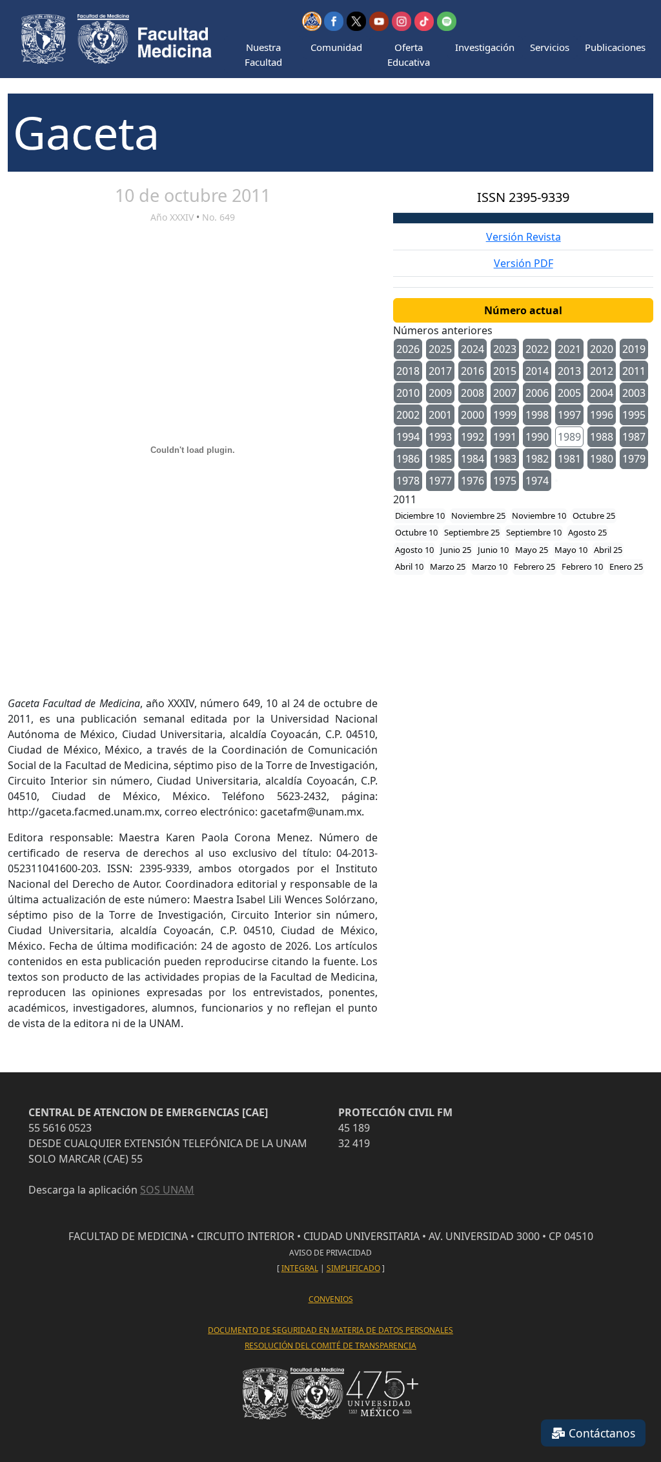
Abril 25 (608, 550)
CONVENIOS (331, 1299)
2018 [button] (408, 371)
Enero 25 (626, 566)
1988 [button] (601, 437)
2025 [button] (440, 349)
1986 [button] (408, 459)
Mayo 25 (531, 550)
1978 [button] (408, 481)
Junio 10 (493, 550)
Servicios (549, 47)
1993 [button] (440, 437)
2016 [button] (472, 371)
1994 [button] (408, 437)
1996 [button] (601, 415)
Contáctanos (600, 1433)
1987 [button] (634, 437)
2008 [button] (472, 393)
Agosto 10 (414, 550)
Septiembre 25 (472, 532)
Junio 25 (455, 550)
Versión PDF (523, 263)
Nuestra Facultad (263, 54)
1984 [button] (472, 459)
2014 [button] (537, 371)
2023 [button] (504, 349)
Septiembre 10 (534, 532)
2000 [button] (472, 415)
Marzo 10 (489, 566)
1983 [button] (504, 459)
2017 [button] (440, 371)
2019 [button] (634, 349)
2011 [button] (634, 371)
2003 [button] (634, 393)
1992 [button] (472, 437)
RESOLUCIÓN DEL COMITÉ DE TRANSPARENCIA (330, 1345)
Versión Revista (523, 237)
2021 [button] (569, 349)
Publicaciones (615, 47)
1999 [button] (504, 415)
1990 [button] (537, 437)
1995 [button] (634, 415)
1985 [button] (440, 459)
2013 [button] (569, 371)
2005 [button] (569, 393)
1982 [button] (537, 459)
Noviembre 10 (539, 515)
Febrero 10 (582, 566)
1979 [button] (634, 459)
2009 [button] (440, 393)
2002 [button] (408, 415)
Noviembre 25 (478, 515)
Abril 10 (409, 566)
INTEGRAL (299, 1268)
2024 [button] (472, 349)
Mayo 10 (570, 550)
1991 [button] (504, 437)
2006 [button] (537, 393)
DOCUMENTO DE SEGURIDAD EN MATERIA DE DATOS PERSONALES (330, 1330)
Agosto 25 (587, 532)
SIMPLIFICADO (353, 1268)
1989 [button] (569, 437)
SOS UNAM (167, 1190)
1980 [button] (601, 459)
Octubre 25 (594, 515)
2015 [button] (504, 371)
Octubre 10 (416, 532)
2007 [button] (504, 393)
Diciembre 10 (420, 515)
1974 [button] (537, 481)
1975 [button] (504, 481)
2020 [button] (601, 349)
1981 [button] (569, 459)
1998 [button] (537, 415)
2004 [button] (601, 393)
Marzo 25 (447, 566)
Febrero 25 (534, 566)
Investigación (484, 47)
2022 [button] (537, 349)
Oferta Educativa (408, 54)
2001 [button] (440, 415)
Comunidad (336, 47)
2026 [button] (408, 349)
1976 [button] (472, 481)
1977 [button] (440, 481)
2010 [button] (408, 393)
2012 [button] (601, 371)
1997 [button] (569, 415)
